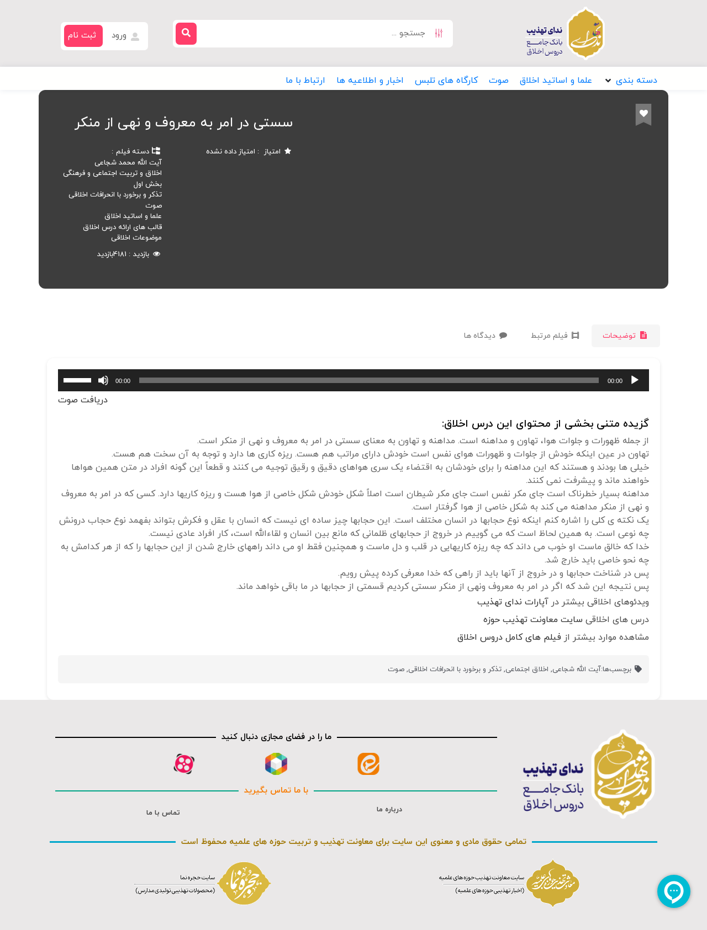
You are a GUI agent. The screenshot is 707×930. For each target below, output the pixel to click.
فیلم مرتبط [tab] (550, 336)
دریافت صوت (83, 400)
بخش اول (148, 184)
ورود (120, 35)
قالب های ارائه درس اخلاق (122, 227)
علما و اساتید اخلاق (133, 216)
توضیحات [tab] (620, 336)
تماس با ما (163, 813)
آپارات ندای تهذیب (512, 602)
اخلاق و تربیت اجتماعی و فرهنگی (112, 173)
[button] (630, 80)
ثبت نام (82, 35)
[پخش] (634, 380)
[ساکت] (103, 380)
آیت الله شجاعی (576, 669)
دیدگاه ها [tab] (481, 336)
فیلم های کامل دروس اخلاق (509, 637)
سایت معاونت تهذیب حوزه (533, 620)
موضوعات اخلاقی (136, 238)
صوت (153, 206)
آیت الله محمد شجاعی (128, 163)
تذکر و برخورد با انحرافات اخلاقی (115, 195)
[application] (353, 380)
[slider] (79, 379)
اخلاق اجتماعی (526, 669)
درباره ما (389, 810)
